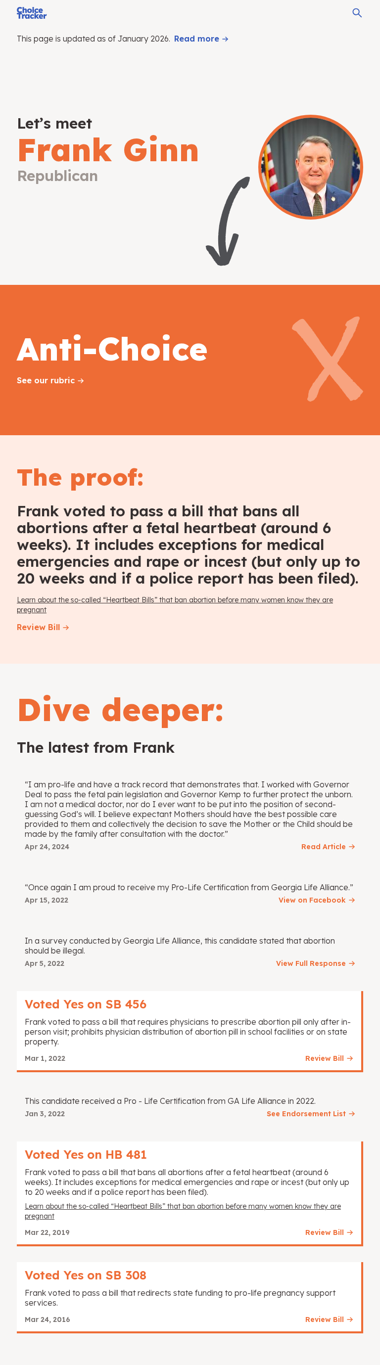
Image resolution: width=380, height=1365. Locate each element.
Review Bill (38, 627)
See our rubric (46, 380)
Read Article (323, 846)
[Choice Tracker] (32, 13)
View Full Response (311, 963)
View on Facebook (312, 900)
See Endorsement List (306, 1113)
